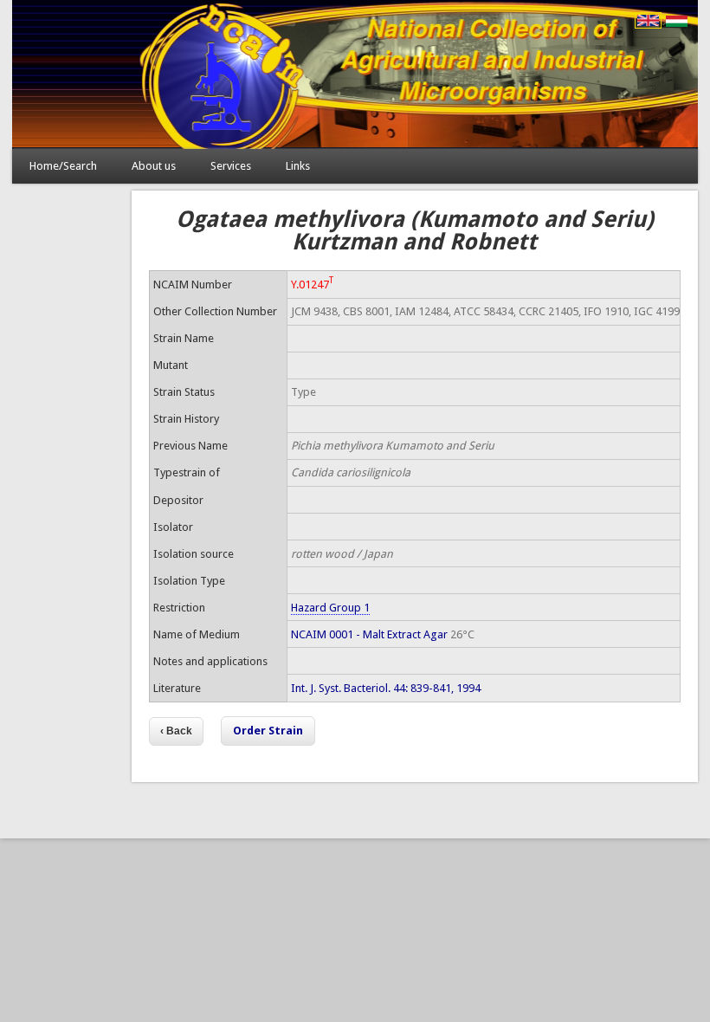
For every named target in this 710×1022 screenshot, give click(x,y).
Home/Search (63, 165)
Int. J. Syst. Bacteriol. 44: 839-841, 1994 (386, 688)
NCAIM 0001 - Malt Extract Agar (369, 634)
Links (298, 165)
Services (230, 165)
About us (154, 165)
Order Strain (268, 730)
